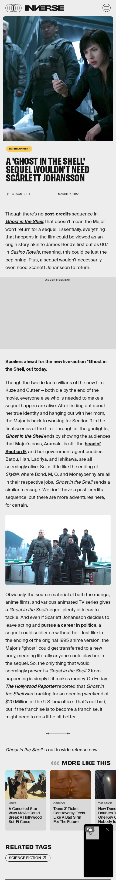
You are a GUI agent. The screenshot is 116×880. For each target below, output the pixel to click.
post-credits (58, 214)
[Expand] (89, 829)
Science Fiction (25, 857)
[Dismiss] (107, 829)
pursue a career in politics (68, 625)
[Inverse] (44, 8)
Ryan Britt (22, 194)
